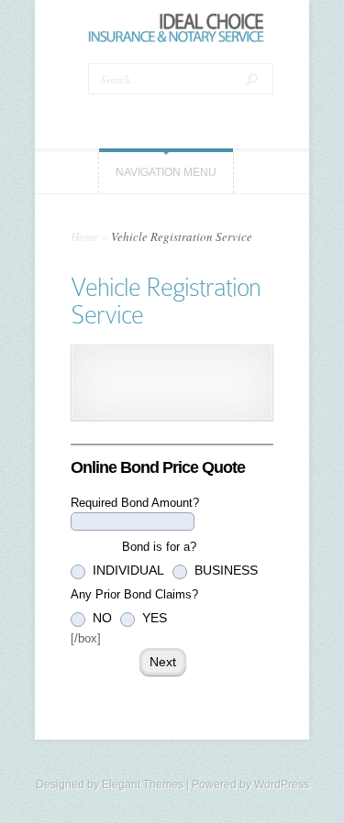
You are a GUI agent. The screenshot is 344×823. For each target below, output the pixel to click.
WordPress (281, 784)
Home (85, 236)
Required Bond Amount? (135, 503)
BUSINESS (224, 570)
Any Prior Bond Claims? (134, 594)
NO (100, 617)
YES (153, 617)
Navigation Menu (166, 172)
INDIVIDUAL (126, 570)
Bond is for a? (133, 547)
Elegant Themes (142, 784)
